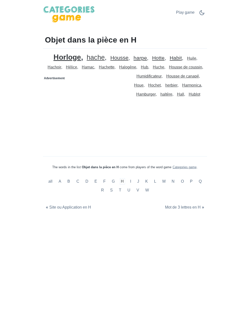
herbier (171, 85)
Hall (180, 94)
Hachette (107, 67)
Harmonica (191, 85)
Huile (191, 58)
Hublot (194, 94)
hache (96, 57)
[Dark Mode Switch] (202, 14)
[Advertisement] (84, 112)
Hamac (88, 67)
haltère (166, 94)
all (50, 181)
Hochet (154, 85)
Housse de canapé (182, 76)
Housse (119, 58)
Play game (185, 12)
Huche (158, 67)
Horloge (67, 57)
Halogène (127, 67)
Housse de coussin (185, 67)
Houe (139, 85)
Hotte (158, 58)
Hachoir (54, 67)
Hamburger (146, 94)
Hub (144, 67)
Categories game (185, 167)
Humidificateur (149, 76)
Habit (176, 58)
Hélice (71, 67)
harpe (140, 58)
